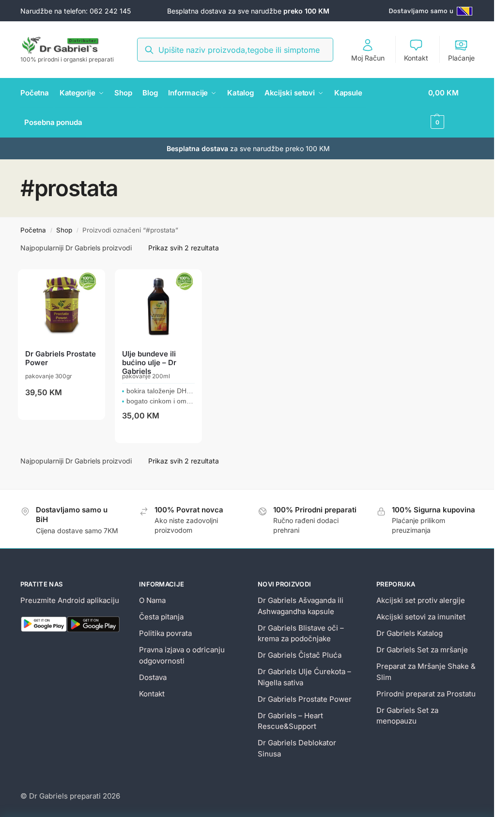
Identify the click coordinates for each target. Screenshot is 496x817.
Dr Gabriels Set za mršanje (422, 649)
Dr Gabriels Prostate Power (60, 358)
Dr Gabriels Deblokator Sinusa (297, 748)
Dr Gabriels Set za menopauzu (407, 716)
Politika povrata (165, 633)
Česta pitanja (161, 616)
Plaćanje (461, 58)
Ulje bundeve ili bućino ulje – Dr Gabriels (149, 363)
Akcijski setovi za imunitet (420, 616)
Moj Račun (368, 58)
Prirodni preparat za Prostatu (426, 693)
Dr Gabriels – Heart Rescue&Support (290, 721)
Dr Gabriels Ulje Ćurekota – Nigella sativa (304, 677)
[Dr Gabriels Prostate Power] (61, 305)
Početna (33, 230)
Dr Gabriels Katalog (409, 633)
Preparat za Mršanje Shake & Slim (426, 672)
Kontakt (416, 58)
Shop (64, 230)
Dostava (153, 677)
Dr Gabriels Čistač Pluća (299, 655)
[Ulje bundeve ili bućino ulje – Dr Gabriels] (158, 305)
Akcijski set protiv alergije (420, 600)
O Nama (152, 600)
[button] (452, 107)
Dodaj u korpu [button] (61, 410)
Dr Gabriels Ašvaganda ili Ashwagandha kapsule (300, 606)
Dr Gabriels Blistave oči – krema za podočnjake (301, 633)
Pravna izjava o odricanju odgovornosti (182, 655)
